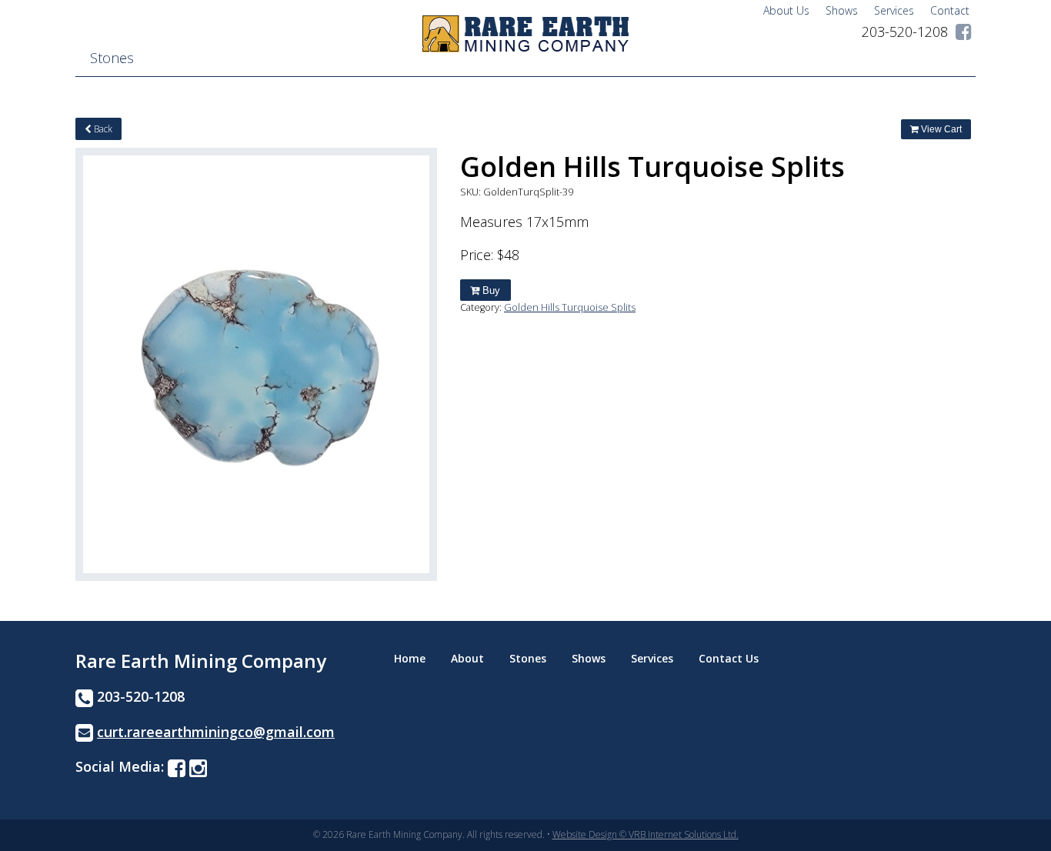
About (467, 658)
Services (894, 10)
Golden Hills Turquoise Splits (570, 307)
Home (409, 658)
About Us (786, 10)
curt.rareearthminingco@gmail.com (216, 732)
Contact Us (729, 658)
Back (102, 128)
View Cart (940, 129)
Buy (489, 290)
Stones (112, 57)
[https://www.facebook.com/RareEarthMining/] (964, 31)
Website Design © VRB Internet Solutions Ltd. (645, 834)
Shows (842, 10)
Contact (949, 10)
